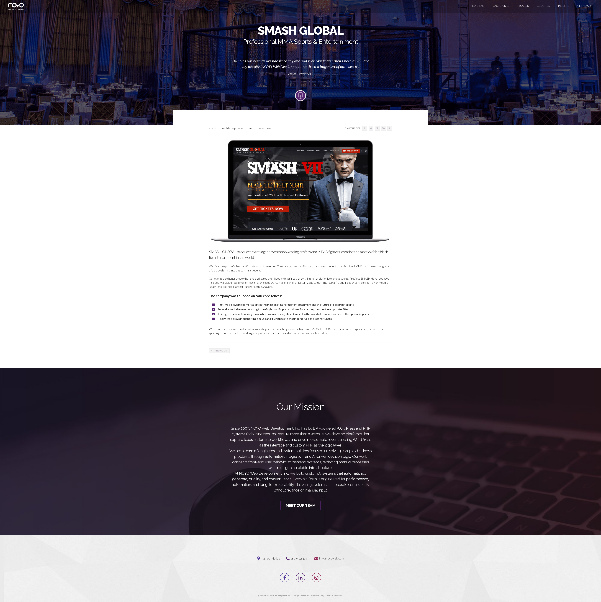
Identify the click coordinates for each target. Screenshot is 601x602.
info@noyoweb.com (331, 558)
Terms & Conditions (334, 596)
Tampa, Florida (271, 558)
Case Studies (501, 5)
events (212, 128)
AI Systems (477, 5)
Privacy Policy (317, 596)
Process (523, 5)
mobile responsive (232, 128)
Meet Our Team (300, 505)
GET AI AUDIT (585, 5)
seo (251, 128)
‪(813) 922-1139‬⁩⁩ (299, 558)
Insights (563, 5)
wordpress (265, 128)
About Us (543, 5)
